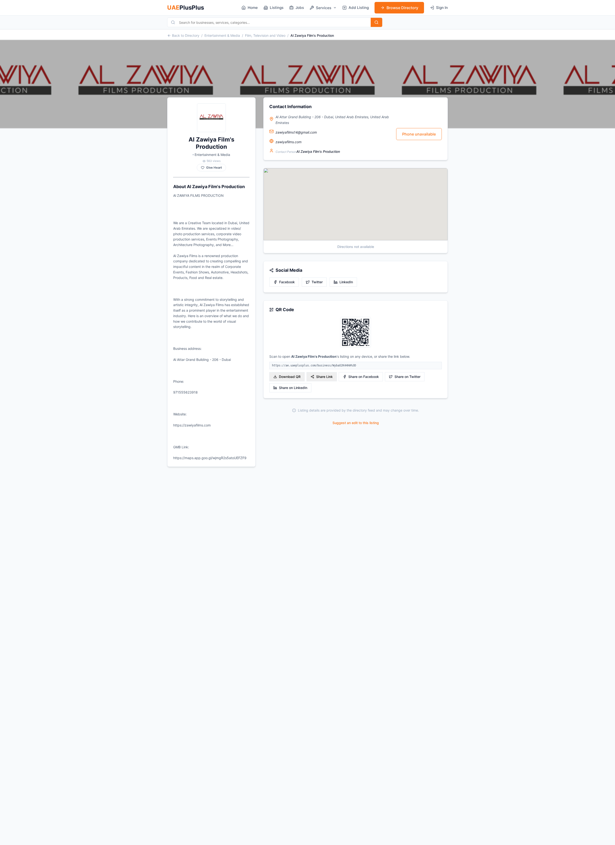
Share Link (324, 377)
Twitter (317, 282)
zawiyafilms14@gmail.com (296, 132)
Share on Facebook (363, 377)
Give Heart (214, 167)
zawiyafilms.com (288, 142)
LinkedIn (346, 282)
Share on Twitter (407, 377)
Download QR (290, 377)
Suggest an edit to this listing (355, 423)
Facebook (287, 282)
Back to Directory (185, 35)
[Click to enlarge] (355, 332)
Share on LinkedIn (293, 388)
